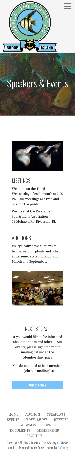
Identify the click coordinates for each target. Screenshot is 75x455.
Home (14, 414)
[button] (69, 6)
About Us (34, 436)
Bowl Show (36, 420)
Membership (48, 430)
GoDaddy (63, 447)
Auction (32, 414)
